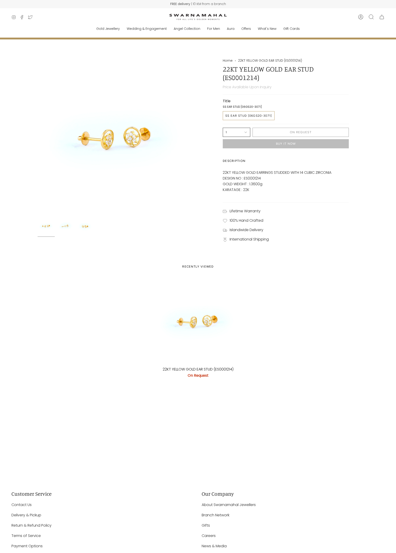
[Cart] (382, 17)
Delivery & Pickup (26, 515)
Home (228, 60)
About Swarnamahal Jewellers (229, 504)
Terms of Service (26, 535)
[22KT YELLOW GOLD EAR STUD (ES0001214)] (198, 321)
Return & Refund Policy (31, 525)
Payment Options (27, 546)
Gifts (206, 525)
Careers (209, 535)
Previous (37, 136)
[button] (371, 17)
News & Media (214, 546)
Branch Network (215, 515)
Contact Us (21, 504)
